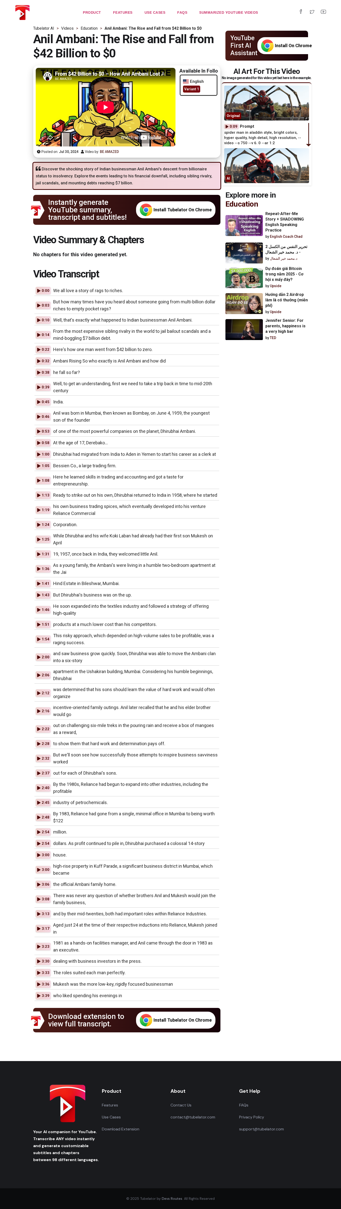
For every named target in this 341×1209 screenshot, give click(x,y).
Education (241, 204)
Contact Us (180, 1105)
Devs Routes (172, 1198)
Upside (275, 286)
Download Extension (120, 1129)
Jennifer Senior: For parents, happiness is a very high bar (285, 326)
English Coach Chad (286, 237)
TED (273, 338)
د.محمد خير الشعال (283, 258)
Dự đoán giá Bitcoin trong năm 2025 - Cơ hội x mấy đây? (284, 274)
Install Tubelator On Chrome (183, 209)
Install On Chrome (293, 45)
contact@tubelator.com (192, 1117)
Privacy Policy (251, 1117)
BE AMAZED (109, 152)
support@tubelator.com (261, 1129)
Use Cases (111, 1117)
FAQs (243, 1105)
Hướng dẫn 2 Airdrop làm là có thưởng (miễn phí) (286, 300)
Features (110, 1105)
